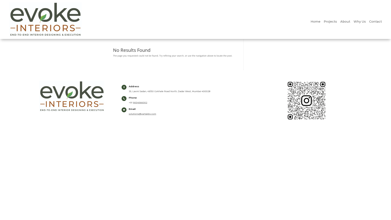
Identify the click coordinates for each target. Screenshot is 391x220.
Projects (330, 21)
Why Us (360, 21)
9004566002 (140, 102)
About (345, 21)
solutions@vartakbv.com (142, 114)
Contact (375, 21)
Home (315, 21)
